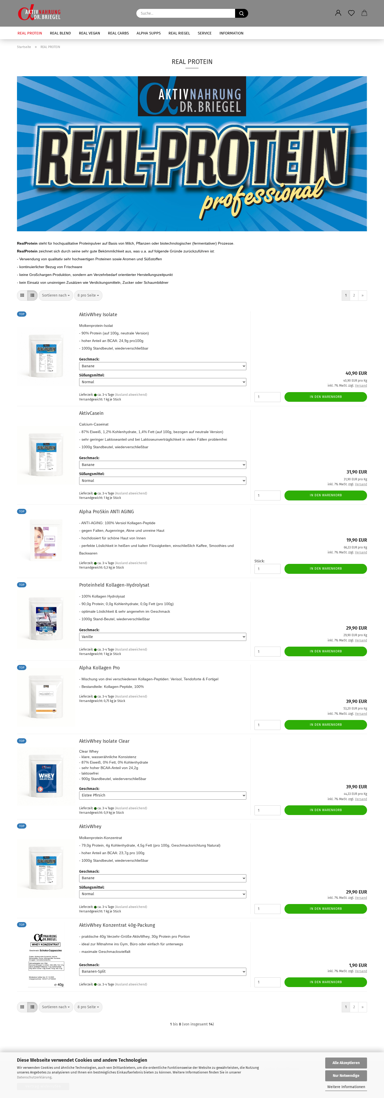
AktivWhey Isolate (98, 314)
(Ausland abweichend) (131, 395)
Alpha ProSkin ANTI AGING (106, 512)
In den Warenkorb (326, 397)
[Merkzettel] (351, 9)
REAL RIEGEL (179, 33)
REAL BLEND (60, 33)
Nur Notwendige (346, 1075)
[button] (338, 9)
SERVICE (205, 33)
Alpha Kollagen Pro (99, 668)
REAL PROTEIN (30, 33)
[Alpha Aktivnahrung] (41, 13)
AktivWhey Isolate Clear (104, 741)
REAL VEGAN (89, 33)
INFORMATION (231, 33)
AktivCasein (91, 413)
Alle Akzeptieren (346, 1063)
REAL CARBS (118, 33)
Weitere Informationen (346, 1087)
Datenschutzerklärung (34, 1077)
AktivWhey (90, 826)
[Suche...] (241, 13)
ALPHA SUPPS (149, 33)
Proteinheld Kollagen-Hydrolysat (114, 585)
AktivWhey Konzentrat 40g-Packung (117, 925)
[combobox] (56, 295)
